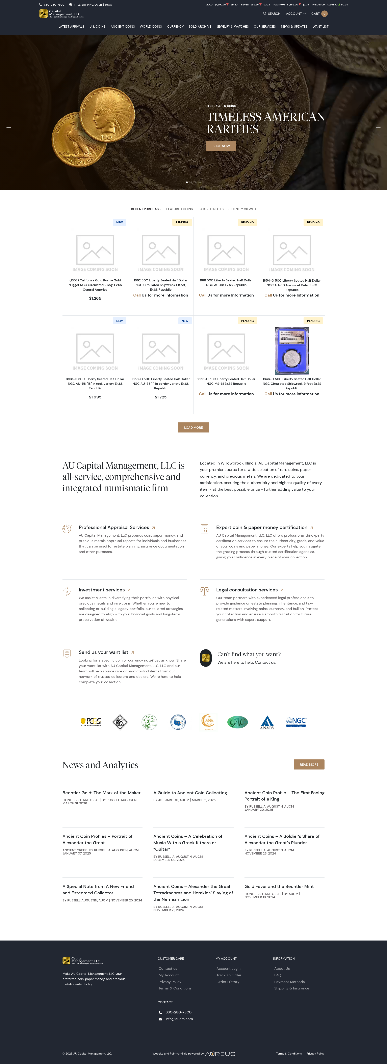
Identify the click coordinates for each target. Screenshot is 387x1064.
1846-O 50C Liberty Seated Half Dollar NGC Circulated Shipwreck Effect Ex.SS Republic (292, 383)
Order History (227, 982)
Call (137, 295)
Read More (309, 764)
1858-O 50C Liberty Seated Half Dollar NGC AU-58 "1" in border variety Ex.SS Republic (161, 383)
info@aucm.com (179, 1019)
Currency (175, 26)
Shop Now (221, 146)
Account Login (228, 968)
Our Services (265, 26)
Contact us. (265, 662)
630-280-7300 (54, 4)
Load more (193, 427)
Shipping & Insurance (291, 988)
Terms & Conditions (175, 988)
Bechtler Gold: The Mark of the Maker (101, 792)
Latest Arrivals (71, 26)
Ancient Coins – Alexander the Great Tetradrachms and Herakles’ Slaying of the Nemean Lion (193, 893)
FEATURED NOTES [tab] (210, 209)
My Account (169, 975)
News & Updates (294, 26)
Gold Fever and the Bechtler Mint (279, 886)
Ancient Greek (74, 850)
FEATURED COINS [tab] (179, 209)
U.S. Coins (97, 26)
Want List (321, 26)
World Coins (151, 26)
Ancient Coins (123, 26)
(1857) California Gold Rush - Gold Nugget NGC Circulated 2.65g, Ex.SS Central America (95, 284)
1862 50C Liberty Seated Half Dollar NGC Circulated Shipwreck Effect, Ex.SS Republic (160, 284)
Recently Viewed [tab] (242, 209)
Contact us (168, 968)
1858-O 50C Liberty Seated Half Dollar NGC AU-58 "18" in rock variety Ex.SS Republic (95, 383)
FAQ (277, 975)
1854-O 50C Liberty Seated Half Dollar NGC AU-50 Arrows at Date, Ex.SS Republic (292, 285)
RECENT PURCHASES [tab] (146, 209)
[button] (187, 182)
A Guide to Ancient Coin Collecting (190, 792)
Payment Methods (289, 982)
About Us (282, 968)
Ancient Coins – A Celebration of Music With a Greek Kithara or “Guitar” (188, 843)
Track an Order (228, 975)
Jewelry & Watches (232, 26)
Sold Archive (200, 26)
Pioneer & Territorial (80, 800)
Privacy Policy (170, 982)
